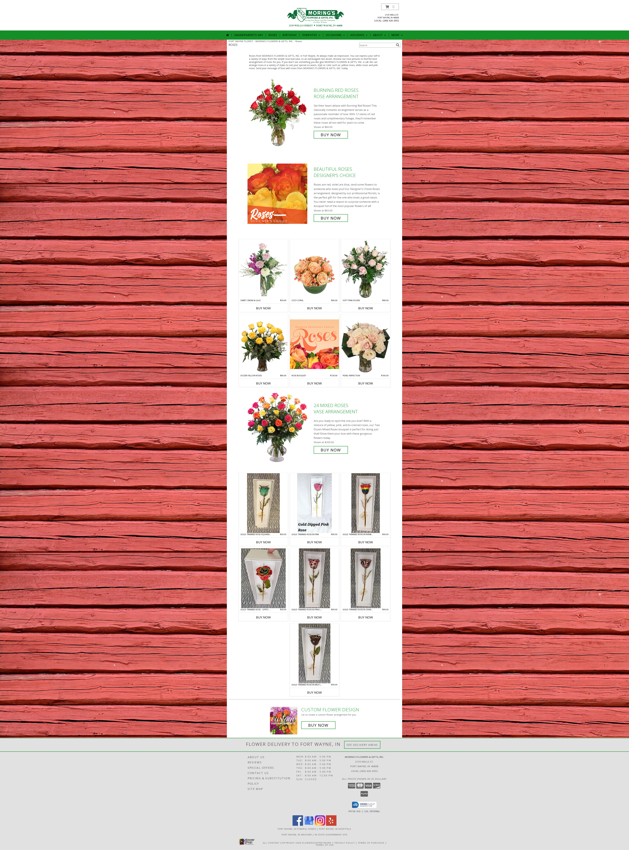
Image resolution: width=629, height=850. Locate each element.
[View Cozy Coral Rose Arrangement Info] (314, 269)
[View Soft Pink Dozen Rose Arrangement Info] (365, 269)
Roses (272, 35)
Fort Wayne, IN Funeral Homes (297, 828)
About (378, 35)
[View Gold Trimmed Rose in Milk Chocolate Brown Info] (314, 653)
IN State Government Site (331, 834)
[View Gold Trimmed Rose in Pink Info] (314, 503)
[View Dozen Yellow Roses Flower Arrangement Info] (263, 344)
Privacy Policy (345, 842)
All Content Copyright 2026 (282, 842)
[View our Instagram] (320, 824)
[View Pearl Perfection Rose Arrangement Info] (365, 344)
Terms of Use (325, 844)
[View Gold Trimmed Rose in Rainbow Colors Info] (365, 503)
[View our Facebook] (298, 824)
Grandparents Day (248, 35)
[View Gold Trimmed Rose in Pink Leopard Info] (314, 578)
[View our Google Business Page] (309, 824)
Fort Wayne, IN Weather (297, 834)
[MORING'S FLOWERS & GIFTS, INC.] (316, 17)
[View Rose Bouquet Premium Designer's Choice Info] (314, 344)
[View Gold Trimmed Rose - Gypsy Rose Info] (263, 578)
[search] (397, 45)
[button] (390, 7)
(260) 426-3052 (391, 20)
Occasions (334, 35)
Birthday (290, 35)
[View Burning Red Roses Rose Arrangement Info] (280, 112)
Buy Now (331, 134)
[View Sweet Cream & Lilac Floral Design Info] (263, 269)
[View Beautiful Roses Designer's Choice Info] (280, 193)
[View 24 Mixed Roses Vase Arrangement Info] (280, 427)
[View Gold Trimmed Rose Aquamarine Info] (263, 503)
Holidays (357, 35)
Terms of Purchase (371, 842)
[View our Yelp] (331, 824)
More (395, 35)
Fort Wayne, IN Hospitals (335, 828)
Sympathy (309, 35)
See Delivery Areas (362, 745)
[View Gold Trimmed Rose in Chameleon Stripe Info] (365, 578)
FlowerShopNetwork (317, 842)
